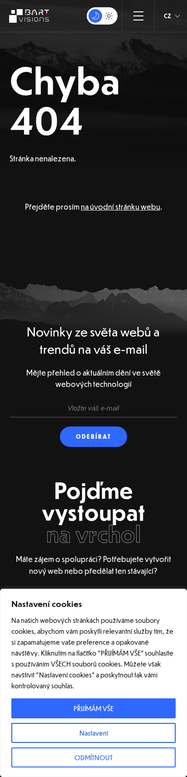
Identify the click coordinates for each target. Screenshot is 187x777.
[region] (93, 683)
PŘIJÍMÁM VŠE (93, 708)
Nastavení (93, 733)
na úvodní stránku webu (120, 206)
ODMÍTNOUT (93, 757)
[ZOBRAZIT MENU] (138, 16)
